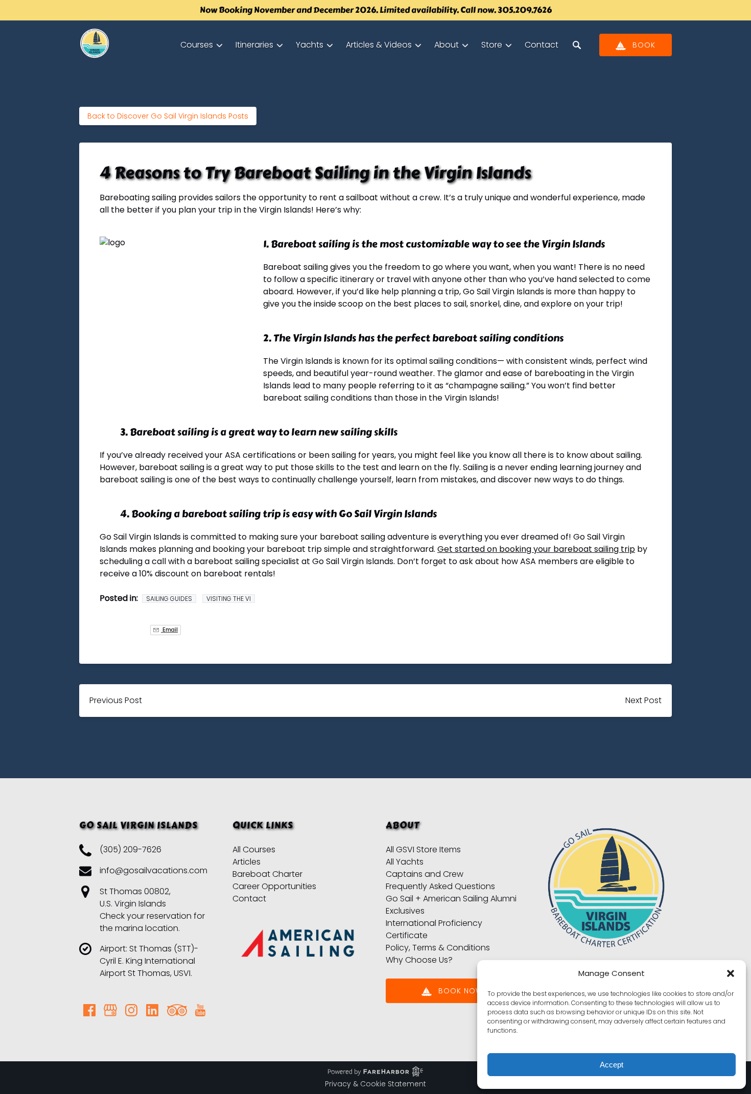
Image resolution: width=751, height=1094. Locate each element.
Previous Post (115, 700)
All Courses (253, 849)
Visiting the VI (228, 598)
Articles (246, 862)
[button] (730, 973)
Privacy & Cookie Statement (375, 1084)
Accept (611, 1064)
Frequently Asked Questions (440, 886)
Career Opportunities (274, 886)
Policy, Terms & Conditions (438, 947)
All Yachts (405, 862)
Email (169, 630)
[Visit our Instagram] (131, 1010)
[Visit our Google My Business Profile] (110, 1010)
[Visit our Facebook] (89, 1010)
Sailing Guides (169, 598)
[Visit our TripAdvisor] (177, 1010)
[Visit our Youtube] (200, 1010)
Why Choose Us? (419, 960)
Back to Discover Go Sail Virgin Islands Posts (167, 116)
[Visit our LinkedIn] (152, 1010)
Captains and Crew (424, 874)
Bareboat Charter (267, 874)
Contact (541, 45)
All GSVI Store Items (423, 849)
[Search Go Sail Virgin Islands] (577, 45)
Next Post (643, 700)
